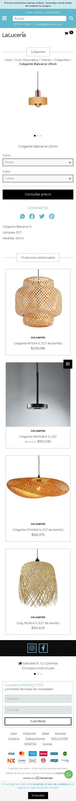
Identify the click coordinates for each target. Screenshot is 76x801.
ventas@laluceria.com (48, 24)
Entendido (38, 795)
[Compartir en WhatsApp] (23, 217)
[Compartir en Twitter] (42, 217)
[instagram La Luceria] (32, 648)
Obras (45, 733)
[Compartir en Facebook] (32, 217)
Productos (29, 733)
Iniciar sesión (52, 12)
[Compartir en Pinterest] (51, 217)
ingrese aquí (63, 773)
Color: (7, 155)
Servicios (60, 733)
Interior (46, 60)
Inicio (8, 60)
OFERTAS (30, 744)
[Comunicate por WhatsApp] (68, 774)
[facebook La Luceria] (43, 648)
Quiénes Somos (35, 738)
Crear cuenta (34, 12)
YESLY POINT (59, 738)
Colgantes (62, 60)
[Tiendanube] (38, 779)
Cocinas (47, 744)
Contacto (13, 738)
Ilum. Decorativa (26, 60)
